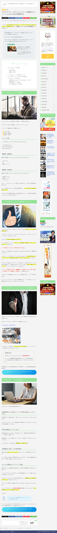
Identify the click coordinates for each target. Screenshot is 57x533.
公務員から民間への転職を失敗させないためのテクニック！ (51, 166)
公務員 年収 (48, 81)
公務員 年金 (48, 84)
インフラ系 (11, 69)
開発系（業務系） (12, 70)
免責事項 (12, 531)
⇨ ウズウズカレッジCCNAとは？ (9, 325)
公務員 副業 (48, 73)
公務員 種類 (48, 90)
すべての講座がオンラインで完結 (15, 84)
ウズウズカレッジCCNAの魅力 (14, 78)
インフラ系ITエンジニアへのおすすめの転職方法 (17, 76)
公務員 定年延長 (48, 78)
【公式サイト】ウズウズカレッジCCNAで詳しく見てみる (19, 372)
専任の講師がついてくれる (14, 81)
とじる (25, 63)
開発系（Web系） (12, 72)
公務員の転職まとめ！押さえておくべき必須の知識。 (51, 141)
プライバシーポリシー (6, 531)
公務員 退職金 (48, 101)
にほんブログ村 (43, 226)
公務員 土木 (48, 75)
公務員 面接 (48, 104)
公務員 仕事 (48, 70)
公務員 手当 (48, 87)
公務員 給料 (48, 95)
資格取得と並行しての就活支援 (15, 82)
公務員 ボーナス (48, 67)
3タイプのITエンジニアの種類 (14, 67)
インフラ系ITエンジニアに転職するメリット (16, 74)
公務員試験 (48, 107)
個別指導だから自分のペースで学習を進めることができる (20, 80)
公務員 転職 (3, 9)
